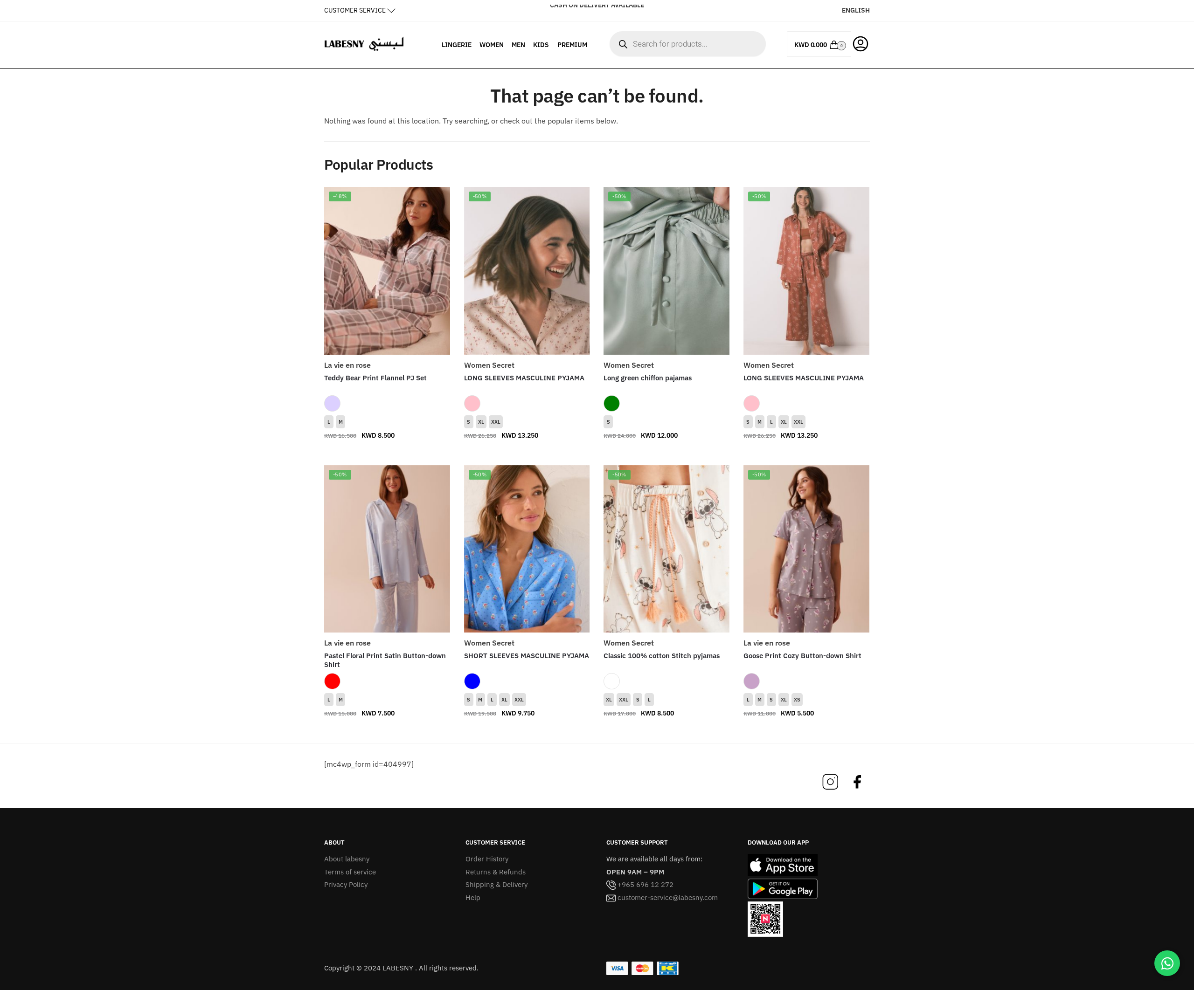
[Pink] (472, 403)
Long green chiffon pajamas (648, 377)
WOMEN (491, 45)
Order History (486, 858)
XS (797, 699)
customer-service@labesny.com (667, 897)
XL (481, 422)
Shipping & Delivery (496, 884)
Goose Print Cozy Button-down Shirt (802, 655)
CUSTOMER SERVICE (355, 10)
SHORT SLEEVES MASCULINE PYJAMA (526, 655)
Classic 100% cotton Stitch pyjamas (662, 655)
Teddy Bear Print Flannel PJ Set (375, 377)
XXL (495, 422)
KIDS (541, 45)
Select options (387, 454)
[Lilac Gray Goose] (751, 681)
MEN (518, 45)
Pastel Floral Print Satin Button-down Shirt (385, 660)
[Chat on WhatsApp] (1167, 963)
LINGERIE (457, 45)
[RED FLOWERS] (332, 681)
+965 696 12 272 (644, 884)
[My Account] (860, 43)
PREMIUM (572, 45)
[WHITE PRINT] (612, 681)
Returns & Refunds (495, 871)
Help (472, 897)
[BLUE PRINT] (472, 681)
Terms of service (350, 871)
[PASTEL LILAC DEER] (332, 403)
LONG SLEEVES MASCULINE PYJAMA (524, 377)
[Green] (612, 403)
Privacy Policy (346, 884)
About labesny (346, 858)
